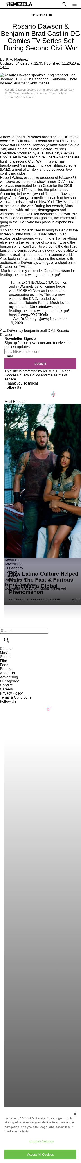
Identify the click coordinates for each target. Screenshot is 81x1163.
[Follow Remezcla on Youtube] (43, 391)
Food (4, 665)
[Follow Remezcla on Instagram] (32, 391)
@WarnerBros (27, 286)
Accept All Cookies (40, 1154)
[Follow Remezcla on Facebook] (10, 391)
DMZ (52, 331)
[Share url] (5, 130)
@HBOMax (35, 282)
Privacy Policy (28, 375)
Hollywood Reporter (42, 194)
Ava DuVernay (11, 331)
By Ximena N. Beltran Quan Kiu (34, 599)
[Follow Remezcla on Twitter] (21, 391)
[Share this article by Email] (38, 107)
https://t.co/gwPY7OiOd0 (28, 315)
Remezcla (36, 14)
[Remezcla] (19, 4)
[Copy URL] (10, 120)
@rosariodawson (43, 307)
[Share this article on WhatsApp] (5, 107)
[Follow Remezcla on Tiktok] (54, 391)
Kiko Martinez (17, 59)
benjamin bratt (35, 331)
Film (49, 14)
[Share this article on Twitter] (27, 107)
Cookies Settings (41, 1141)
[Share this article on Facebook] (16, 107)
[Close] (75, 1114)
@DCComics (56, 282)
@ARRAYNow (28, 290)
